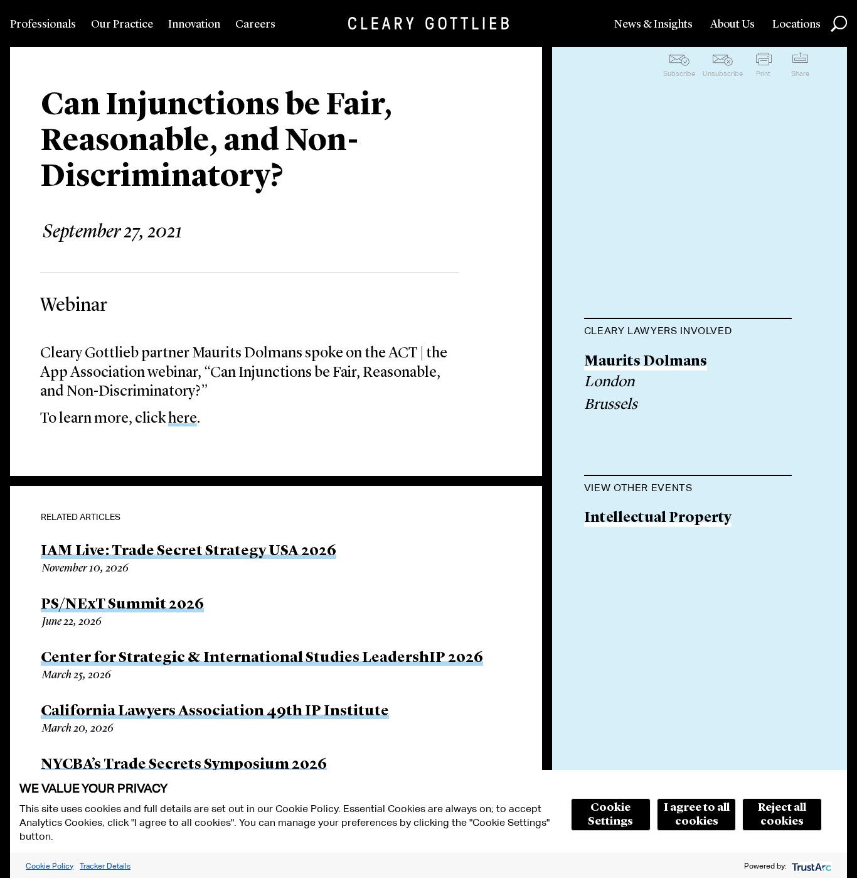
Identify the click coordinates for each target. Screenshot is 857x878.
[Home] (428, 23)
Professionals (43, 24)
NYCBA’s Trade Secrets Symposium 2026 (184, 764)
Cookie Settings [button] (610, 814)
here (182, 418)
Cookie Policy (49, 865)
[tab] (688, 332)
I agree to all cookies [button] (697, 814)
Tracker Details (105, 865)
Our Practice (122, 24)
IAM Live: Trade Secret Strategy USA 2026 (188, 551)
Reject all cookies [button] (782, 814)
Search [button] (839, 24)
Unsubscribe (723, 73)
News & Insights (653, 24)
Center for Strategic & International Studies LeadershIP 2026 (262, 658)
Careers (255, 24)
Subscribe (679, 73)
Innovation (194, 24)
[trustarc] (810, 865)
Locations (796, 24)
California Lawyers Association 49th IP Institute (215, 711)
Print (763, 73)
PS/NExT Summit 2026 (122, 604)
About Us (732, 24)
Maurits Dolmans (645, 362)
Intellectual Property (658, 518)
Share (800, 73)
